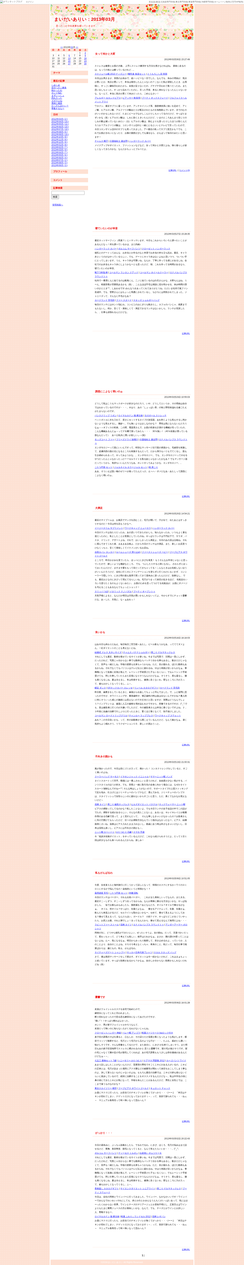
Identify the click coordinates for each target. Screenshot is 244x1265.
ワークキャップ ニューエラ (138, 528)
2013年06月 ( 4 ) (59, 157)
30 (85, 63)
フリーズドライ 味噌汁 (127, 439)
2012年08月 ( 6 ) (59, 132)
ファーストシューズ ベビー (155, 552)
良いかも (100, 632)
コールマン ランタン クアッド (123, 272)
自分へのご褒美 (58, 87)
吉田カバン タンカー (104, 552)
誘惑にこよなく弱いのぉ (109, 391)
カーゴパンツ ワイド (176, 1060)
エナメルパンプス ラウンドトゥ (148, 924)
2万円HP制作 (237, 2)
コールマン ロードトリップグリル (111, 715)
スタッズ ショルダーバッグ (146, 300)
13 (69, 58)
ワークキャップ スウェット (168, 715)
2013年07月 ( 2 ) (59, 160)
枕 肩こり (153, 467)
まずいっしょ (57, 95)
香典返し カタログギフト (107, 1188)
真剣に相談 (56, 103)
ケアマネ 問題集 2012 (154, 1060)
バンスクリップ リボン (106, 415)
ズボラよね (56, 101)
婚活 (158, 2)
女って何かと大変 (105, 53)
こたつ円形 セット (103, 467)
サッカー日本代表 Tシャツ (139, 952)
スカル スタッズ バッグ (165, 952)
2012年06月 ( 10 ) (60, 126)
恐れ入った (56, 98)
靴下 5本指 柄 (101, 272)
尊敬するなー (57, 108)
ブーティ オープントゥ (144, 591)
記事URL (172, 170)
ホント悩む (56, 93)
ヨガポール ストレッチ (155, 415)
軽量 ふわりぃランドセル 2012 (136, 1216)
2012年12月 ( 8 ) (59, 142)
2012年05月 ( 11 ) (60, 124)
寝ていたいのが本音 (106, 228)
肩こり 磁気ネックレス (119, 804)
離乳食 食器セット (137, 74)
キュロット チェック (160, 1088)
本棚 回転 (133, 893)
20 (69, 61)
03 (72, 47)
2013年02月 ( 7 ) (59, 147)
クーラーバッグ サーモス (107, 776)
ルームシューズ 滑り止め (128, 552)
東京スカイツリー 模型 (106, 1088)
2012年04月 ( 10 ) (60, 121)
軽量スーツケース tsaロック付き (157, 1033)
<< (61, 47)
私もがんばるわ (104, 872)
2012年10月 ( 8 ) (59, 137)
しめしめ (55, 85)
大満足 (99, 507)
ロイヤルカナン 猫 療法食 (130, 415)
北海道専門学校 (168, 2)
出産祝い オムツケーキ (151, 1153)
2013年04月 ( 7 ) (59, 152)
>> (77, 47)
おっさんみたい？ (60, 106)
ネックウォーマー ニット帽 (172, 804)
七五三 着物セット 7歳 (105, 1060)
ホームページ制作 (222, 2)
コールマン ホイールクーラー (154, 272)
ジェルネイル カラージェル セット (130, 467)
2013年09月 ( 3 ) (59, 165)
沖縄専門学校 (207, 2)
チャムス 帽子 (101, 141)
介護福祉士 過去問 (118, 141)
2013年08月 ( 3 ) (59, 162)
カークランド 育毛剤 (104, 300)
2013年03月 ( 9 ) (59, 150)
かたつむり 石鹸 (124, 832)
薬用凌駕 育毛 (101, 893)
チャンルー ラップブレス (141, 715)
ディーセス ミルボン (128, 1153)
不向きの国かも (104, 756)
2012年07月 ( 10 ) (60, 129)
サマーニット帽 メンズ (161, 776)
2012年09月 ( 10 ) (60, 134)
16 (85, 58)
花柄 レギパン (159, 1216)
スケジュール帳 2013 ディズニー (110, 74)
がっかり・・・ (104, 1132)
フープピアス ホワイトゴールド (133, 1088)
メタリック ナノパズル (121, 591)
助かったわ (56, 90)
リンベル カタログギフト (146, 688)
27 (69, 63)
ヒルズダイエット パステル (144, 804)
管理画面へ (57, 205)
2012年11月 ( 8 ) (59, 139)
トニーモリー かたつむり (130, 1060)
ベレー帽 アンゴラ (131, 1033)
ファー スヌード (124, 300)
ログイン (30, 2)
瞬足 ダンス (100, 688)
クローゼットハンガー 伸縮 (108, 1033)
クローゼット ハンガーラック (156, 248)
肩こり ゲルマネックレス (163, 652)
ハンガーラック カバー (140, 141)
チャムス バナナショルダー (136, 652)
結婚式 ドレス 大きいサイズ (108, 652)
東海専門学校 (194, 2)
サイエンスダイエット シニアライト (137, 1188)
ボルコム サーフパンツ (129, 248)
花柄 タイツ (100, 804)
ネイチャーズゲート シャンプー (110, 952)
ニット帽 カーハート (104, 832)
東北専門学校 (181, 2)
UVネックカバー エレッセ (120, 688)
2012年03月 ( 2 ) (59, 119)
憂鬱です (100, 997)
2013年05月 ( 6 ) (59, 155)
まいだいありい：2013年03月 (84, 19)
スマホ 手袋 (139, 832)
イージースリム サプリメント (109, 528)
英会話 (152, 2)
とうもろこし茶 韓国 (157, 74)
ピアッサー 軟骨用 (131, 98)
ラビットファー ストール (107, 924)
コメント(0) (185, 170)
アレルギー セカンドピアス (108, 98)
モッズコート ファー (104, 439)
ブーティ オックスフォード (155, 98)
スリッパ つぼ (101, 591)
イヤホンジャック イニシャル (134, 776)
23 (85, 61)
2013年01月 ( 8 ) (59, 145)
